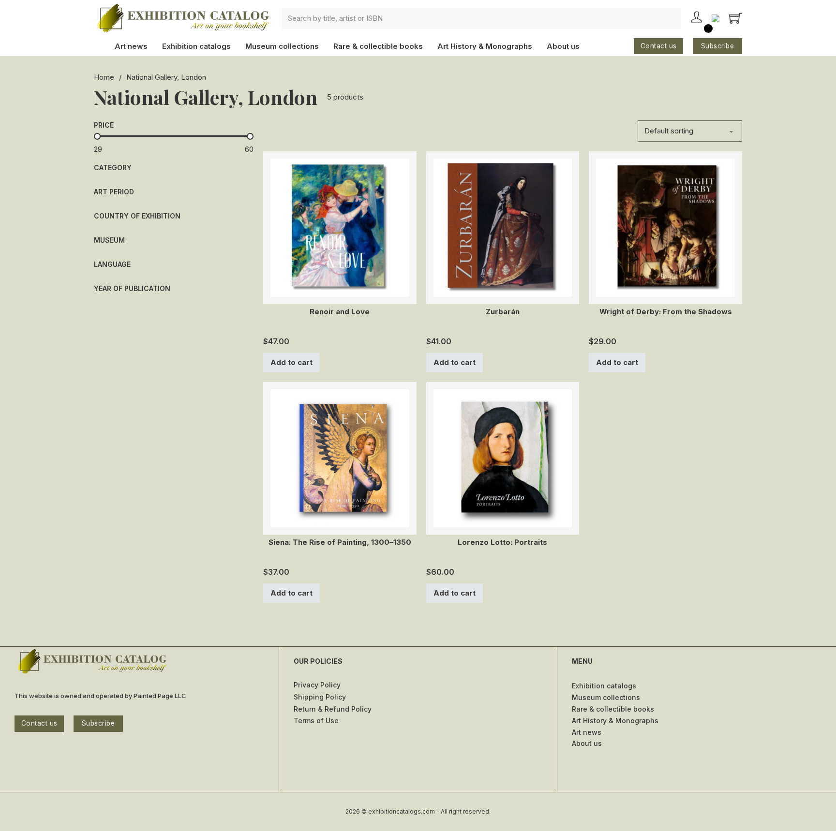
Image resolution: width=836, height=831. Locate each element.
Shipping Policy (320, 697)
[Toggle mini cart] (735, 18)
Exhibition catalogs (196, 46)
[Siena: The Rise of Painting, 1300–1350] (339, 457)
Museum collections (282, 46)
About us (563, 46)
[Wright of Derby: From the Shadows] (665, 227)
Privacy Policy (317, 685)
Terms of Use (316, 720)
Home (104, 77)
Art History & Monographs (484, 46)
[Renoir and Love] (339, 227)
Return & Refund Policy (333, 709)
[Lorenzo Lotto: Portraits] (502, 457)
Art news (131, 46)
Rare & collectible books (378, 46)
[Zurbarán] (502, 227)
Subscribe (717, 46)
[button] (174, 168)
